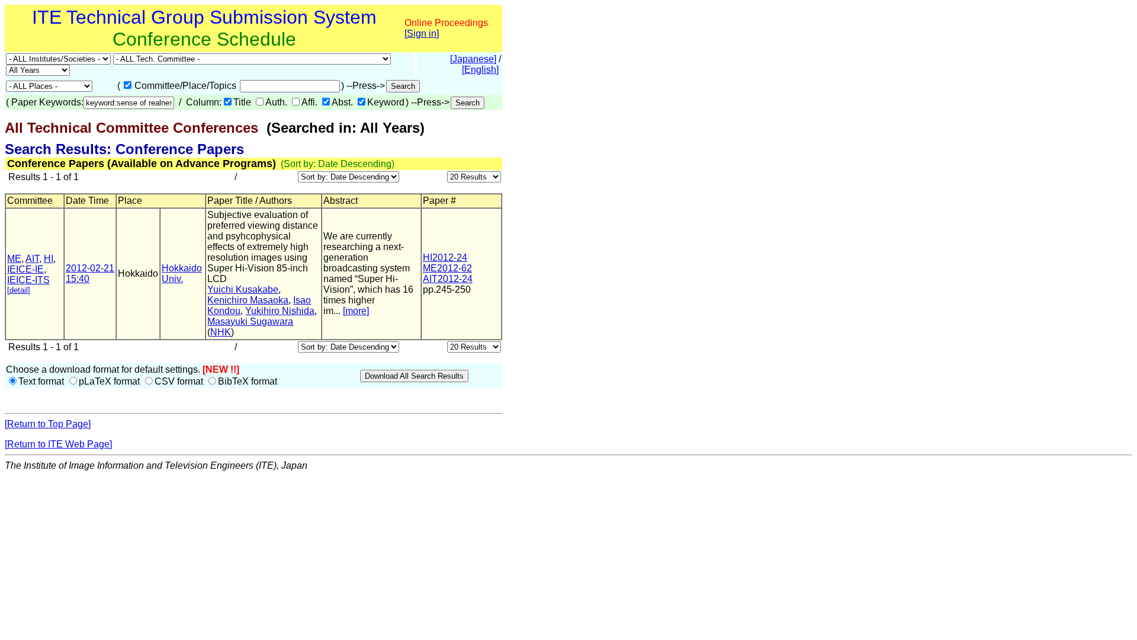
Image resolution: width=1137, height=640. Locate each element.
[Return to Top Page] (48, 424)
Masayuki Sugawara (250, 321)
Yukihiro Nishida (279, 311)
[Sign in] (421, 33)
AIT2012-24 (448, 279)
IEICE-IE (25, 269)
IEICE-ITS (28, 280)
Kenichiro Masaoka (247, 300)
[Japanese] (473, 59)
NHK (220, 332)
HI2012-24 (445, 257)
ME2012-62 (447, 268)
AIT (32, 259)
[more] (356, 311)
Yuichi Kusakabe (242, 289)
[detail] (18, 290)
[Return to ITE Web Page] (58, 444)
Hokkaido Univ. (182, 273)
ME (14, 259)
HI (48, 259)
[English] (480, 70)
